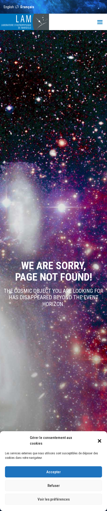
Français (27, 7)
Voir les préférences (54, 499)
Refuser (54, 485)
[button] (99, 440)
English (9, 7)
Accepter (53, 472)
